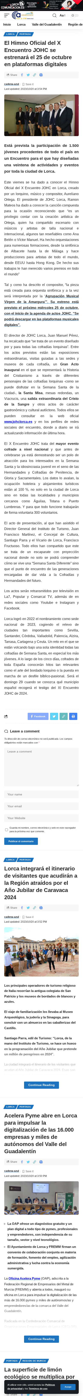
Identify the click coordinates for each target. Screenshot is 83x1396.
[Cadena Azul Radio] (22, 15)
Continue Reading (41, 1085)
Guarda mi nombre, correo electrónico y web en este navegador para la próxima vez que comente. (43, 829)
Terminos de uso (38, 1388)
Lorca (10, 34)
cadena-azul (11, 84)
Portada (25, 34)
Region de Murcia (34, 1361)
